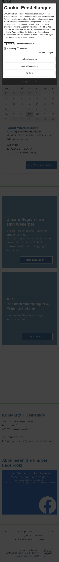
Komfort (23, 49)
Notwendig (11, 49)
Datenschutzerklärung (26, 44)
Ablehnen (29, 73)
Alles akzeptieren (29, 59)
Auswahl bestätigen (29, 66)
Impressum (9, 44)
